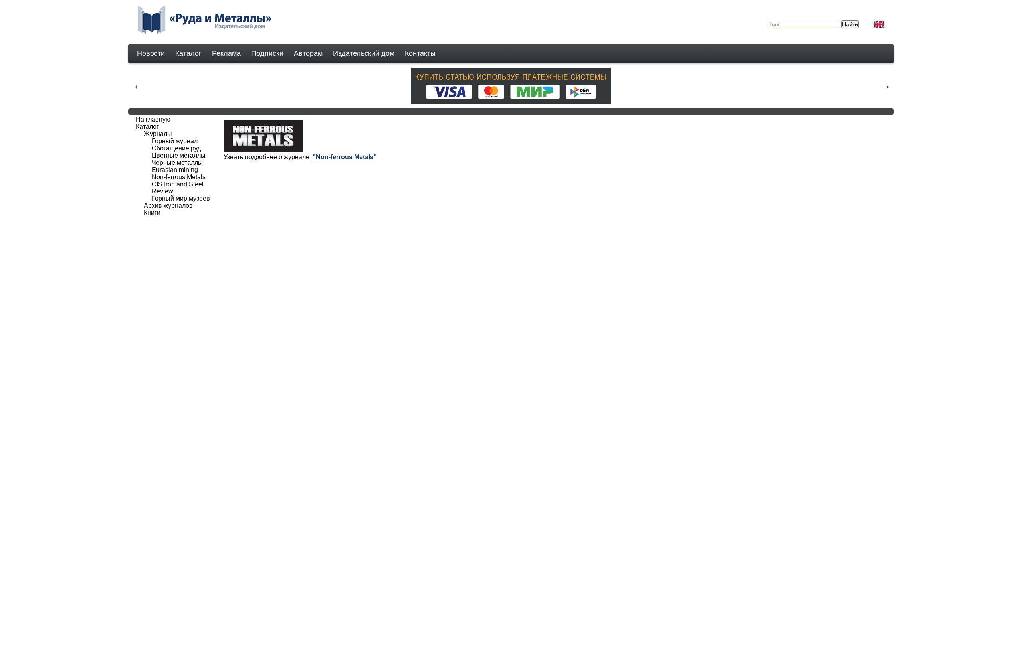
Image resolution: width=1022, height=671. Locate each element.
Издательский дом (363, 53)
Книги (152, 212)
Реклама (226, 53)
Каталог (188, 53)
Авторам (308, 53)
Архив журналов (168, 205)
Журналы (158, 133)
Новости (151, 53)
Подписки (267, 53)
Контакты (420, 53)
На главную (153, 119)
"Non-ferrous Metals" (345, 157)
